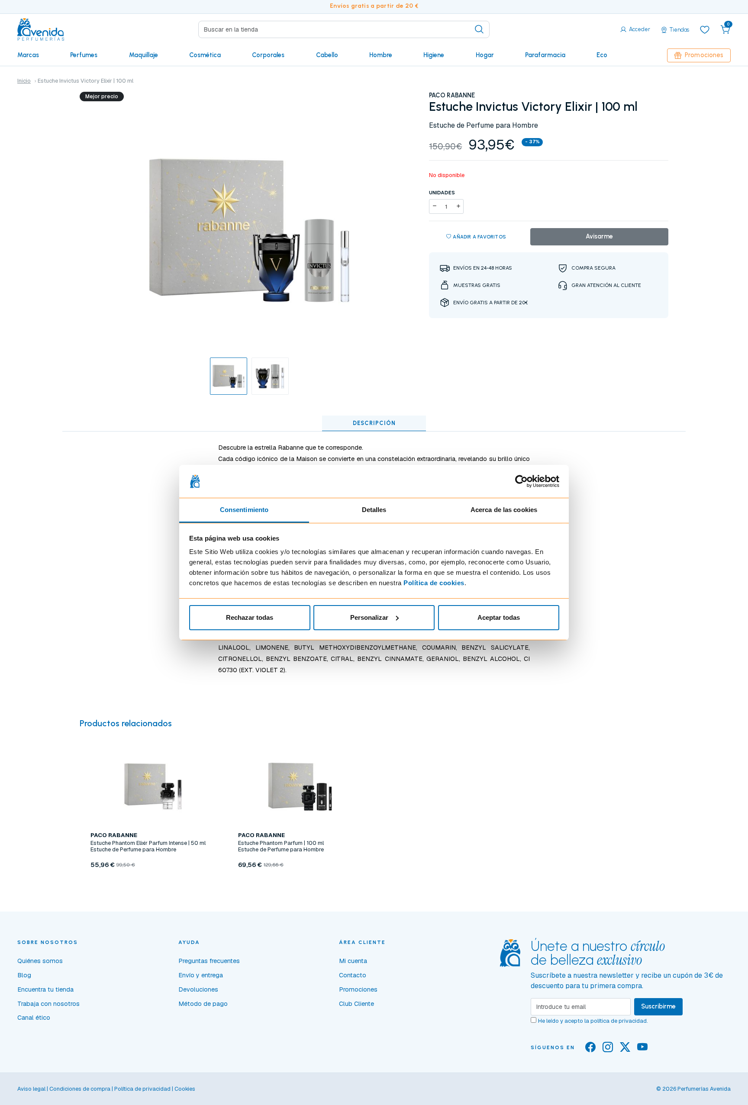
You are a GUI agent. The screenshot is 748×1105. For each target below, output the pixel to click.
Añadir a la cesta (153, 885)
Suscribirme (658, 1006)
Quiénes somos (40, 961)
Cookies (184, 1088)
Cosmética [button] (205, 55)
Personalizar (369, 617)
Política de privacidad (142, 1088)
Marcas (28, 55)
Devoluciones (198, 989)
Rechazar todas (249, 617)
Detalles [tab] (374, 509)
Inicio (24, 80)
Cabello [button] (327, 55)
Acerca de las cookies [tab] (504, 509)
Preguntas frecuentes (209, 961)
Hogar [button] (485, 55)
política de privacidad (618, 1020)
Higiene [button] (433, 55)
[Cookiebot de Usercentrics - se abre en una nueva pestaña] (521, 481)
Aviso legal (31, 1088)
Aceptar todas (498, 617)
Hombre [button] (380, 55)
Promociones (704, 55)
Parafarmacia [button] (545, 55)
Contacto (352, 975)
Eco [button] (601, 55)
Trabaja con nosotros (48, 1004)
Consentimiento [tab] (244, 509)
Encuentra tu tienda (45, 989)
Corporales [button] (268, 55)
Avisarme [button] (599, 236)
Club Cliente (356, 1004)
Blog (24, 975)
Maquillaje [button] (143, 55)
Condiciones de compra (79, 1088)
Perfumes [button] (83, 55)
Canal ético (33, 1017)
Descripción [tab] (374, 423)
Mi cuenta (353, 961)
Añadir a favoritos (479, 237)
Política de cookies (433, 582)
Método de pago (203, 1004)
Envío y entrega (200, 975)
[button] (725, 29)
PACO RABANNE (452, 95)
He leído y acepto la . (593, 1020)
